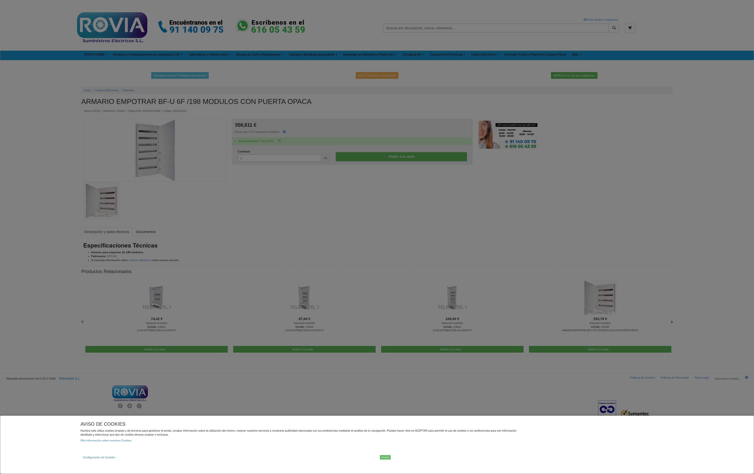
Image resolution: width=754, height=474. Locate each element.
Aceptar (385, 457)
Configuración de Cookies (99, 457)
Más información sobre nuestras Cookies (106, 440)
